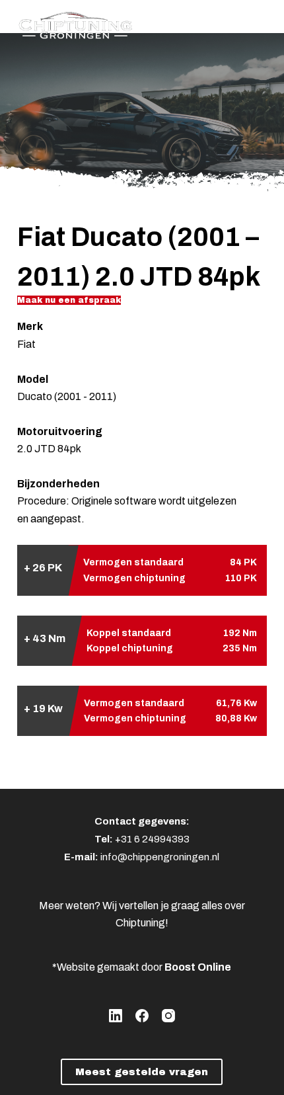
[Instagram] (168, 1015)
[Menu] (261, 23)
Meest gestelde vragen (141, 1072)
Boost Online (197, 967)
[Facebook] (142, 1015)
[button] (69, 300)
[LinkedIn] (115, 1015)
